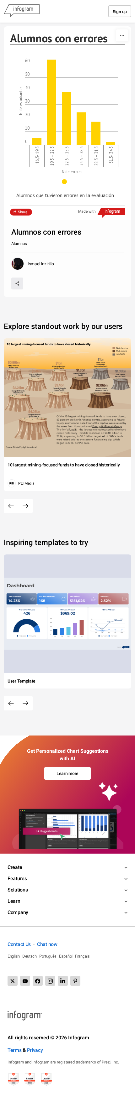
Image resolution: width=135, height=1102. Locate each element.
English (14, 956)
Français (82, 956)
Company (18, 912)
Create (15, 867)
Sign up (120, 11)
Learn (14, 901)
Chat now (47, 944)
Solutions (18, 890)
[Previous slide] (11, 506)
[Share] (17, 283)
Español (66, 956)
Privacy (35, 1050)
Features (17, 878)
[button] (67, 181)
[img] (36, 141)
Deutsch (29, 956)
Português (48, 956)
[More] (122, 35)
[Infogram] (22, 11)
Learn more (67, 773)
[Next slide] (25, 506)
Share (22, 212)
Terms (15, 1050)
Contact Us (19, 944)
